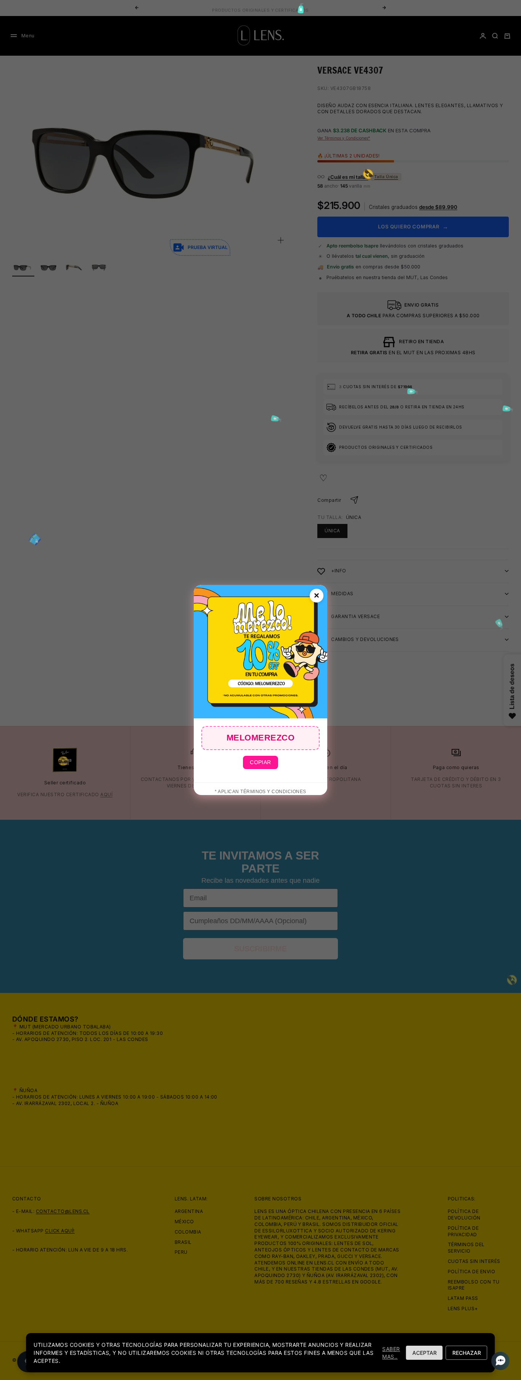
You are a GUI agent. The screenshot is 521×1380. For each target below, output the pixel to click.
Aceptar (424, 1352)
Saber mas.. (391, 1353)
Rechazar (466, 1352)
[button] (498, 1360)
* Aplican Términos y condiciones (260, 791)
